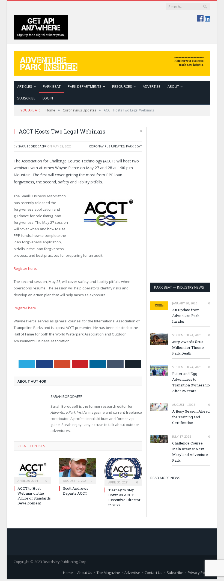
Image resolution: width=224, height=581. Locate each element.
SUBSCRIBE (26, 98)
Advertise (151, 86)
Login (48, 98)
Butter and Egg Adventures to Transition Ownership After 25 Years (191, 382)
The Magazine (108, 572)
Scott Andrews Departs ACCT (75, 491)
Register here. (25, 268)
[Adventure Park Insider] (112, 62)
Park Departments (84, 86)
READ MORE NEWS (165, 477)
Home (68, 572)
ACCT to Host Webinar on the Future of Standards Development (34, 496)
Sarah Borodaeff (32, 146)
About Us (84, 572)
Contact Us (153, 572)
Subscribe (175, 572)
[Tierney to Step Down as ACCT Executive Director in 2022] (123, 471)
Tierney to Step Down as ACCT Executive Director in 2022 (124, 497)
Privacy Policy (199, 572)
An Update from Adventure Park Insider (186, 315)
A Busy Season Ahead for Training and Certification (191, 417)
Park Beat (52, 86)
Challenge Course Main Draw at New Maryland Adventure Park (190, 452)
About (173, 86)
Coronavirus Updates (106, 146)
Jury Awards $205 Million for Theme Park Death (188, 347)
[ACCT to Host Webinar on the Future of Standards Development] (32, 470)
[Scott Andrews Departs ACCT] (78, 470)
